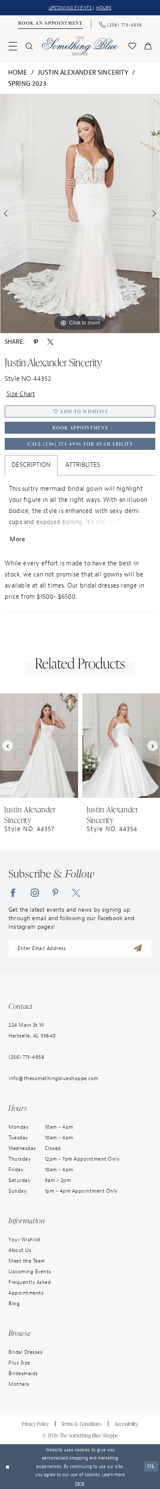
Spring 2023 (27, 84)
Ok (151, 1466)
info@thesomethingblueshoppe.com (54, 1078)
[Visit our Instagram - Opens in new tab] (34, 892)
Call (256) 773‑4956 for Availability (80, 443)
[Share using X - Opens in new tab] (50, 342)
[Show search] (29, 46)
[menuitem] (50, 24)
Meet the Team (27, 1260)
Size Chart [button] (20, 394)
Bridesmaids (23, 1373)
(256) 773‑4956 (26, 1057)
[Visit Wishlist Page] (132, 46)
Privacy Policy (35, 1424)
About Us (20, 1250)
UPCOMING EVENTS (70, 8)
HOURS (103, 8)
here (79, 1483)
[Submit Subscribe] (137, 948)
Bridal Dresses (25, 1352)
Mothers (19, 1384)
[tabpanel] (80, 213)
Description (31, 465)
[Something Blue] (80, 45)
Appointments (26, 1292)
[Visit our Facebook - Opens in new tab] (13, 892)
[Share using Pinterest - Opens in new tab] (35, 342)
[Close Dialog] (7, 1467)
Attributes (82, 465)
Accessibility (126, 1424)
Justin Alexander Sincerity (83, 73)
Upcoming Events (30, 1271)
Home (17, 73)
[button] (12, 46)
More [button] (17, 539)
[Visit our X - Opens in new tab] (76, 892)
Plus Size (19, 1362)
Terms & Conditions (81, 1424)
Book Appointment (80, 427)
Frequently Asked (30, 1282)
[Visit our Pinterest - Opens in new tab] (55, 892)
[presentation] (39, 745)
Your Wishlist (25, 1239)
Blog (14, 1303)
